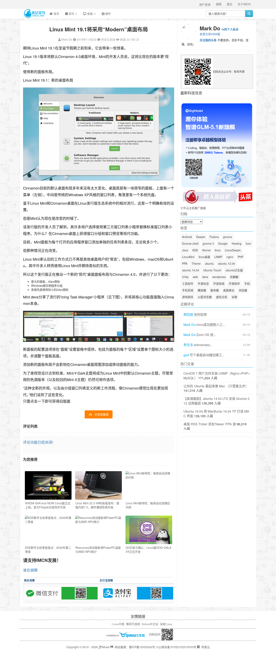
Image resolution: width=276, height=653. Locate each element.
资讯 (71, 14)
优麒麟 (234, 277)
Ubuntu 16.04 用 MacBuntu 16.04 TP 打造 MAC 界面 (216, 413)
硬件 (107, 14)
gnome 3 (208, 243)
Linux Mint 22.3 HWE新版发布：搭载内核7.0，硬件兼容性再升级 (97, 505)
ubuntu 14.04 (190, 270)
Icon (248, 243)
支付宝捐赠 (106, 580)
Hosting (236, 243)
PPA (184, 263)
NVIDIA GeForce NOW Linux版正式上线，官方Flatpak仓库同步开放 (47, 505)
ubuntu (209, 263)
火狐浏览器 (205, 297)
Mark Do (66, 39)
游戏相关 (187, 297)
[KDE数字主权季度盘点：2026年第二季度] (48, 530)
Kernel (206, 250)
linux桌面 (204, 257)
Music (105, 647)
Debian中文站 (150, 624)
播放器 (202, 290)
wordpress (219, 277)
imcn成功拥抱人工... (210, 324)
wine (205, 277)
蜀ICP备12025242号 (142, 647)
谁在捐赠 (30, 570)
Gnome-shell (190, 243)
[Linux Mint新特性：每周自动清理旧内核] (149, 485)
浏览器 (243, 290)
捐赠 (218, 4)
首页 (56, 14)
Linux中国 (118, 624)
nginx (229, 257)
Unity (185, 277)
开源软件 (234, 283)
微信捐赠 (29, 580)
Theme (196, 263)
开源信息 (203, 283)
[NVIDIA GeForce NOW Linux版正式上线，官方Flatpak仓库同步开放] (48, 485)
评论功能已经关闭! (38, 442)
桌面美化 (228, 290)
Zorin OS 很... (206, 335)
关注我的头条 (208, 40)
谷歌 (234, 297)
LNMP (218, 257)
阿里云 (205, 647)
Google (223, 243)
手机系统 (187, 290)
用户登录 (205, 4)
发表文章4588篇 (210, 34)
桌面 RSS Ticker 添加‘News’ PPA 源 (209, 424)
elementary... (203, 345)
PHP (240, 257)
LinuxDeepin (233, 250)
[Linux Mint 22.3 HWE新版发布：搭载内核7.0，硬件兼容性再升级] (98, 485)
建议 (229, 4)
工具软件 (187, 283)
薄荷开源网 (133, 624)
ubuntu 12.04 (226, 263)
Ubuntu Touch (212, 270)
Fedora (214, 237)
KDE (195, 250)
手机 (247, 283)
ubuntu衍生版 (234, 270)
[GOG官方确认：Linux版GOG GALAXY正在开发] (149, 530)
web (195, 277)
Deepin (200, 237)
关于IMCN (244, 4)
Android (187, 237)
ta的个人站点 (230, 29)
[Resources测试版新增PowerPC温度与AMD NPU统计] (98, 530)
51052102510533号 (183, 647)
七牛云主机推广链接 (193, 208)
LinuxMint (188, 257)
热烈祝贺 (200, 314)
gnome (227, 237)
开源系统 (218, 283)
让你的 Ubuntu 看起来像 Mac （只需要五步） (216, 386)
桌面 (90, 14)
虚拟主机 (221, 297)
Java (185, 250)
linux (218, 250)
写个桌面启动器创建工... (207, 355)
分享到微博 (101, 414)
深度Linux (166, 624)
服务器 (214, 290)
